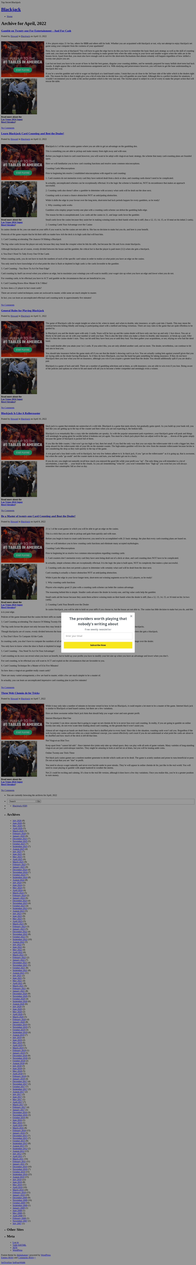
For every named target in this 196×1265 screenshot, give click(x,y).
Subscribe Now (98, 645)
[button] (98, 621)
